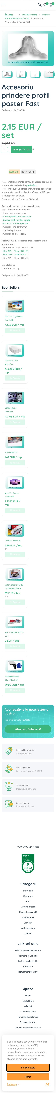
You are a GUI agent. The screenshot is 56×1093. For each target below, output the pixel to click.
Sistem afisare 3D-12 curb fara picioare (14, 586)
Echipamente (28, 917)
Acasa (10, 14)
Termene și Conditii (28, 955)
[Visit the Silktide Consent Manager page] (47, 1084)
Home (28, 995)
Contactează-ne (28, 1011)
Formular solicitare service (28, 1027)
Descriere (13, 172)
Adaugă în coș (21, 149)
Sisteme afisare (30, 14)
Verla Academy (28, 928)
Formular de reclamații (28, 1017)
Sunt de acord (28, 1067)
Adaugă (16, 330)
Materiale (28, 890)
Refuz (28, 1076)
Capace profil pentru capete (16, 219)
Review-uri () (27, 172)
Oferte (28, 933)
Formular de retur (28, 1022)
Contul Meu (28, 1001)
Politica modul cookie (28, 961)
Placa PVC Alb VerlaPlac (11, 362)
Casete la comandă (28, 912)
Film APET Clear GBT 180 (15, 251)
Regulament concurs (28, 971)
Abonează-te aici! (28, 729)
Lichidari (28, 922)
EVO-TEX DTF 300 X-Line (14, 634)
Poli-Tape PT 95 (12, 452)
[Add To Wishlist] (33, 149)
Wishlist (28, 1006)
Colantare (28, 896)
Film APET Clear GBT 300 (15, 254)
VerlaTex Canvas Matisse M (12, 495)
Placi (28, 901)
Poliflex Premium (12, 540)
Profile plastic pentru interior (17, 216)
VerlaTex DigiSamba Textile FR (14, 318)
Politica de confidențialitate (28, 950)
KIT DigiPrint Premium (11, 410)
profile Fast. (32, 185)
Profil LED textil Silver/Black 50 (12, 678)
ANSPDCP (28, 966)
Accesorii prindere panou (15, 223)
